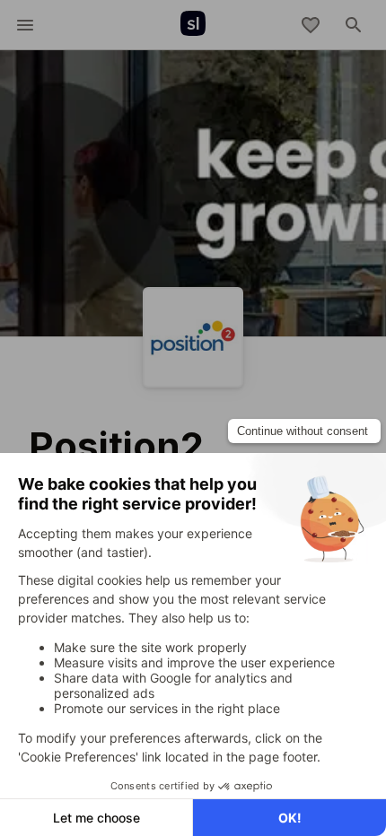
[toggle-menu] (25, 25)
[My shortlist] (310, 25)
